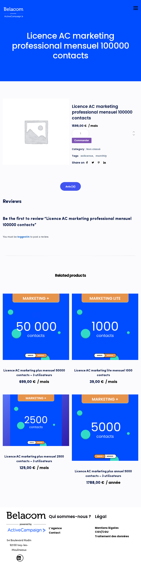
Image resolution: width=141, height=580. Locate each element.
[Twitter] (93, 162)
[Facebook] (87, 162)
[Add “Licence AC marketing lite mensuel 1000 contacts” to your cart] (78, 350)
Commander (81, 140)
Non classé (93, 149)
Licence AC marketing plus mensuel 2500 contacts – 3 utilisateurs (34, 459)
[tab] (70, 186)
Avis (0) (70, 186)
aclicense (86, 156)
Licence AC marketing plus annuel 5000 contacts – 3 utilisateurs (103, 474)
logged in (23, 236)
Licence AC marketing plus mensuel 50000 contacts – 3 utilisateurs (34, 373)
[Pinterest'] (98, 162)
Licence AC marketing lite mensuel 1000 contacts (103, 373)
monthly (101, 156)
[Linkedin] (104, 162)
